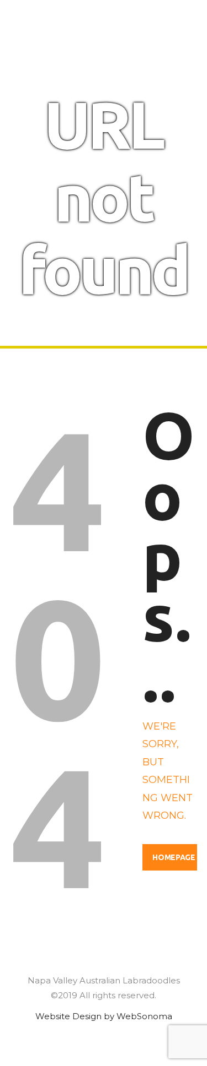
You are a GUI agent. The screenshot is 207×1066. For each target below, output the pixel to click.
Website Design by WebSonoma (103, 1016)
